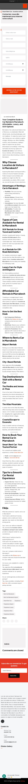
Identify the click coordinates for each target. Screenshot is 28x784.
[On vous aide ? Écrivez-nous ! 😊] (4, 776)
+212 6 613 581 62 (14, 458)
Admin (6, 644)
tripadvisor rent (8, 610)
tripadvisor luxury (8, 607)
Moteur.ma (15, 319)
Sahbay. (23, 781)
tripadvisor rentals (9, 614)
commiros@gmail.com (10, 742)
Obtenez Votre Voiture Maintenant (14, 91)
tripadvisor (17, 600)
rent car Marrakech (9, 594)
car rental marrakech (9, 116)
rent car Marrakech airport (11, 597)
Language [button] (11, 1)
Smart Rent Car (18, 452)
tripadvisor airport (8, 604)
